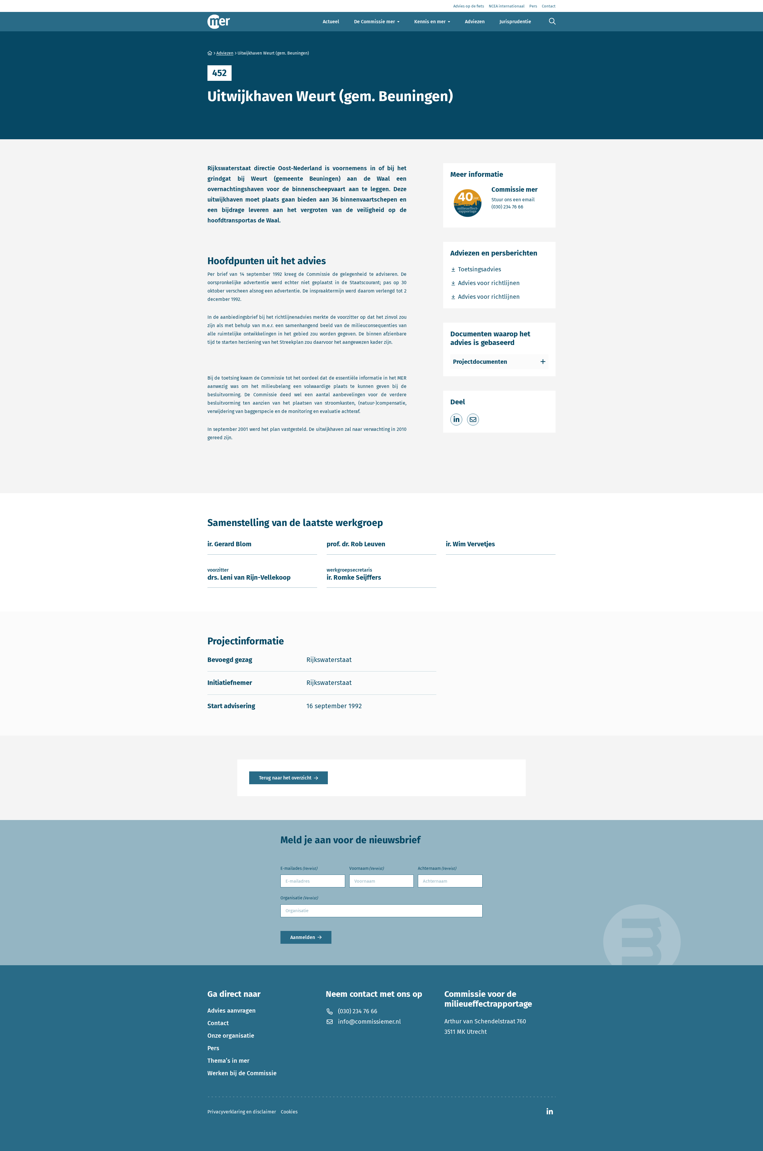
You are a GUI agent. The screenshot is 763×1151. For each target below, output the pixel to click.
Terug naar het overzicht (285, 778)
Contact (218, 1023)
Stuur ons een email (514, 199)
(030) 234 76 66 (514, 207)
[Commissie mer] (218, 21)
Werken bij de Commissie (242, 1073)
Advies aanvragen (231, 1010)
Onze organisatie (230, 1035)
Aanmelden (302, 937)
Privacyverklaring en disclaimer (241, 1112)
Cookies (289, 1112)
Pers (213, 1048)
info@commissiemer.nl (369, 1021)
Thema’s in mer (228, 1060)
